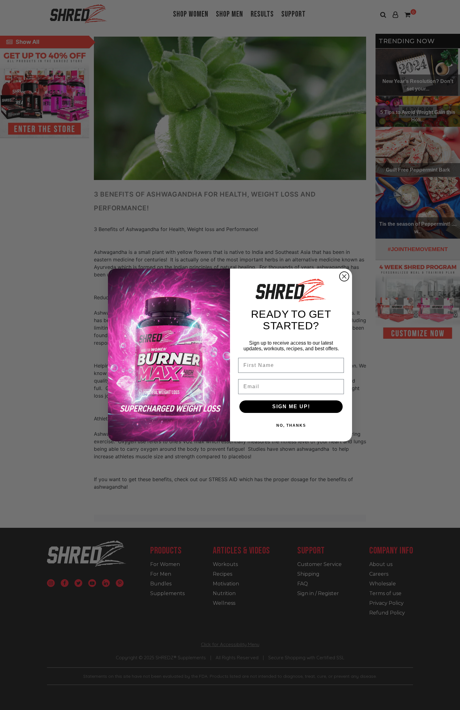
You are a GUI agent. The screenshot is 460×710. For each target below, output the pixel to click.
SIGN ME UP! (291, 406)
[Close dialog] (344, 276)
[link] (291, 290)
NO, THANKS (291, 425)
